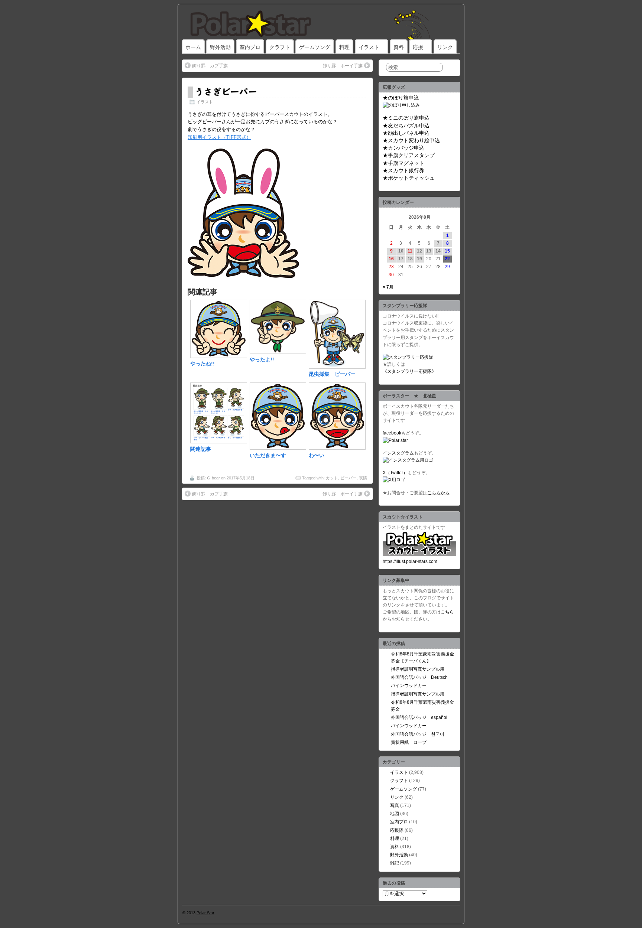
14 (438, 251)
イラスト (369, 47)
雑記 (394, 863)
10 (400, 251)
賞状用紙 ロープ (409, 742)
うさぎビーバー (226, 91)
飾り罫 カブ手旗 (210, 65)
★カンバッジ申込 (403, 148)
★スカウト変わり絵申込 (411, 140)
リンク (445, 47)
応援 (418, 47)
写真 (394, 805)
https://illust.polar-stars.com (410, 561)
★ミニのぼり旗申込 (406, 118)
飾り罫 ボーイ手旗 (342, 65)
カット (332, 478)
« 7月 (388, 287)
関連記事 (200, 449)
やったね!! (202, 364)
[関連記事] (218, 442)
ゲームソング (314, 47)
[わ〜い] (337, 448)
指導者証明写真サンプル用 (417, 669)
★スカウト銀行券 (403, 170)
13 (428, 251)
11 (410, 251)
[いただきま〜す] (278, 448)
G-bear (213, 478)
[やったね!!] (218, 356)
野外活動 (220, 47)
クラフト (279, 47)
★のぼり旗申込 (401, 98)
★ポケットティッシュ (409, 178)
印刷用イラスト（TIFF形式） (219, 137)
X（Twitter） (395, 472)
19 (419, 258)
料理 (344, 47)
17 (400, 258)
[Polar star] (395, 440)
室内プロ (250, 47)
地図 (394, 813)
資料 (398, 47)
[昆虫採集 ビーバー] (337, 367)
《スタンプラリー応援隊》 (409, 371)
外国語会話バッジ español (419, 717)
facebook (392, 433)
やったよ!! (262, 359)
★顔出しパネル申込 (406, 133)
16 (391, 258)
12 (419, 251)
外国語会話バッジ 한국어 (417, 734)
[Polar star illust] (419, 554)
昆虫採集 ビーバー (332, 374)
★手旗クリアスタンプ (409, 155)
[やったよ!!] (278, 352)
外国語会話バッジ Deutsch (419, 677)
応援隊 (396, 830)
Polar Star (205, 913)
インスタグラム (398, 453)
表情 (363, 478)
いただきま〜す (268, 455)
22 (447, 258)
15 (447, 251)
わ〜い (316, 455)
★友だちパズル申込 (406, 125)
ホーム (193, 47)
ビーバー (348, 478)
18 (410, 258)
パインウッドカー (409, 685)
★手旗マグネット (403, 163)
